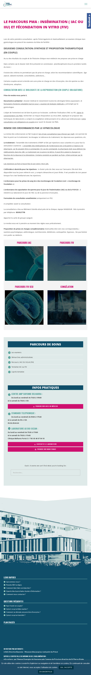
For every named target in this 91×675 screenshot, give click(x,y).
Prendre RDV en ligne (14, 585)
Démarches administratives (22, 357)
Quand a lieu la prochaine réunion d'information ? (23, 591)
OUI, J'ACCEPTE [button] (66, 667)
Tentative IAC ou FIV (19, 367)
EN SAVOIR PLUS (45, 672)
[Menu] (85, 4)
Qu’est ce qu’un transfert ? (15, 615)
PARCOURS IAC (24, 242)
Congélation (66, 286)
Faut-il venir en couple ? (14, 606)
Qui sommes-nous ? (13, 582)
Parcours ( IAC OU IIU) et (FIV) (22, 362)
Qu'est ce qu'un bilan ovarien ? (17, 609)
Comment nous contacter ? (16, 594)
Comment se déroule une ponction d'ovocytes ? (23, 612)
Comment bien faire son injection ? (18, 588)
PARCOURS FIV (67, 242)
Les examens (16, 352)
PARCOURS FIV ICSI (24, 286)
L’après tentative (17, 372)
